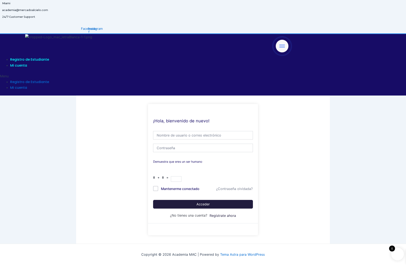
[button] (144, 76)
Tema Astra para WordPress (242, 254)
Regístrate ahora (223, 215)
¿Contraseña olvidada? (234, 189)
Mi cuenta (18, 65)
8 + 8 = (162, 177)
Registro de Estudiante (29, 59)
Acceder (203, 204)
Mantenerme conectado (180, 189)
